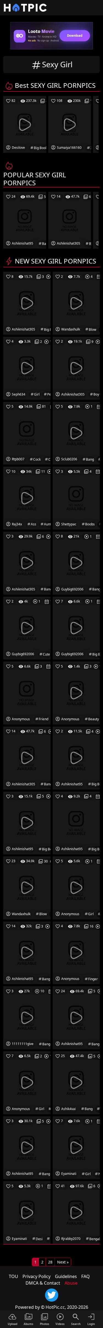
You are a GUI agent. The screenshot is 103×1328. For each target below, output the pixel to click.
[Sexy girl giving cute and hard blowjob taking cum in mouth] (76, 303)
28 (50, 1262)
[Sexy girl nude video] (76, 1147)
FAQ (85, 1276)
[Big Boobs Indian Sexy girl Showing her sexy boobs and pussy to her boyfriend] (27, 303)
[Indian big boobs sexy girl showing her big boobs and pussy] (76, 757)
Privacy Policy (37, 1276)
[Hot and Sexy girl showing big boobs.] (76, 627)
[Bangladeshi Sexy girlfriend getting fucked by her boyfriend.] (76, 562)
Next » (63, 1262)
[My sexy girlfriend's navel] (27, 693)
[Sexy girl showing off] (76, 887)
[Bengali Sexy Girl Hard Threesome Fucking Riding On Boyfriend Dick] (76, 1212)
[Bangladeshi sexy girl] (27, 1017)
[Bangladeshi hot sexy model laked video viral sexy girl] (27, 757)
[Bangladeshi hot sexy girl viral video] (27, 1147)
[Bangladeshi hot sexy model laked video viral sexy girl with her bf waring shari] (27, 562)
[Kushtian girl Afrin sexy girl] (27, 1082)
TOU (13, 1276)
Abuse (71, 1283)
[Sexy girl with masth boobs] (76, 498)
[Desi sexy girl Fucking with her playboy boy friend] (76, 368)
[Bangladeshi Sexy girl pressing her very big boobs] (27, 952)
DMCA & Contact (43, 1283)
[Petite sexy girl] (27, 368)
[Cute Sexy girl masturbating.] (27, 627)
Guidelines (66, 1276)
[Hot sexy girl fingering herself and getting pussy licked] (76, 952)
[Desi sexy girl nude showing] (27, 1212)
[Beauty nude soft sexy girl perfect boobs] (76, 693)
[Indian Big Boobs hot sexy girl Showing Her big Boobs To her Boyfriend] (76, 822)
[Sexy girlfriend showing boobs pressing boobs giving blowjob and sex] (27, 887)
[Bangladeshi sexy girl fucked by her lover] (76, 433)
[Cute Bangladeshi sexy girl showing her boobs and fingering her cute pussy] (76, 1017)
